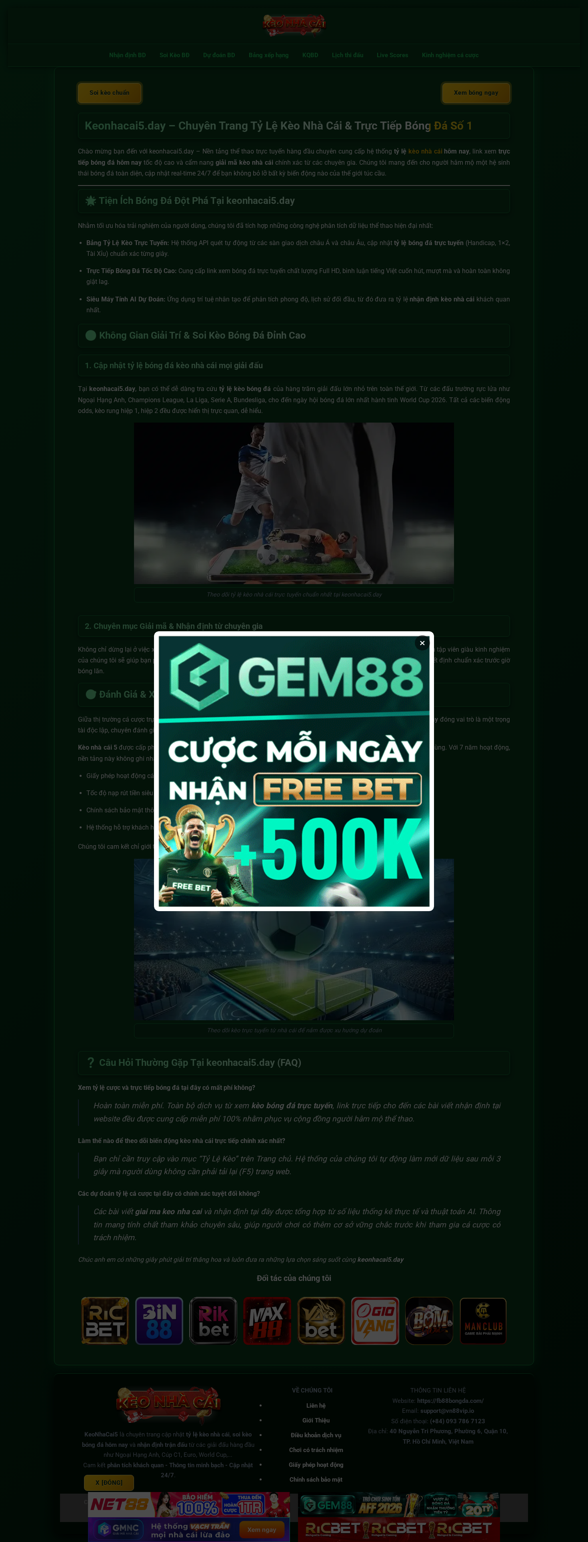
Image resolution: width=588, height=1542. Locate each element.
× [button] (422, 643)
